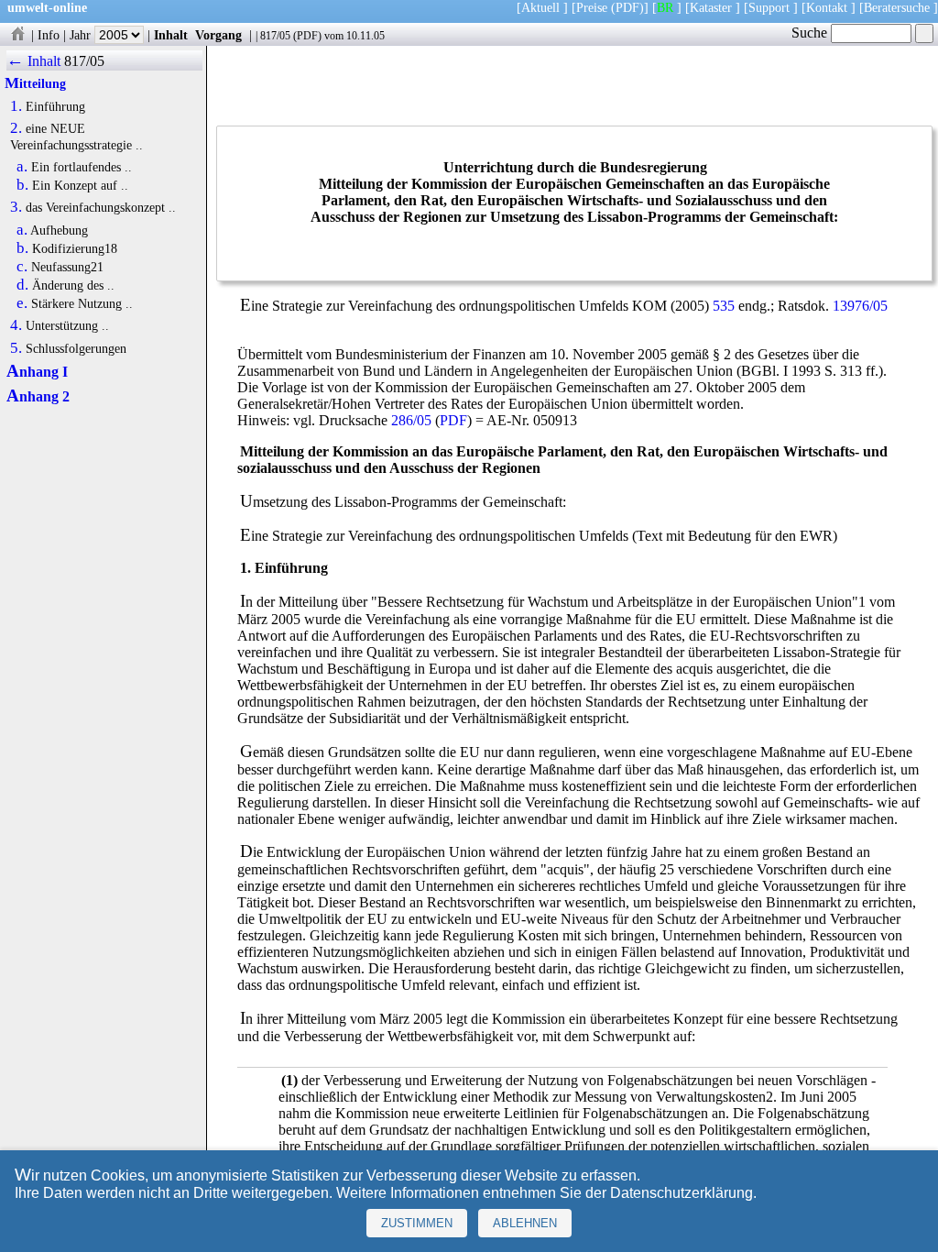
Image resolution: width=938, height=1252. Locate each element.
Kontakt (826, 7)
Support (769, 7)
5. (16, 348)
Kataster (711, 7)
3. (16, 207)
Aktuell (540, 7)
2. (16, 128)
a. (21, 166)
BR (665, 7)
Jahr (82, 34)
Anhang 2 (38, 396)
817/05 (275, 35)
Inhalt (171, 34)
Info (49, 34)
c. (21, 266)
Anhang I (37, 371)
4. (16, 325)
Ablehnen (525, 1223)
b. (22, 185)
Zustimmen (417, 1223)
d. (22, 285)
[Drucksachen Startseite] (17, 34)
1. (16, 106)
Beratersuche (897, 7)
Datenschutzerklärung (681, 1193)
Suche (811, 32)
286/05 (411, 420)
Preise (591, 7)
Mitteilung (35, 83)
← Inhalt (33, 61)
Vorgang (218, 34)
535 (724, 305)
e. (21, 303)
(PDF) (627, 7)
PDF (307, 35)
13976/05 (860, 305)
